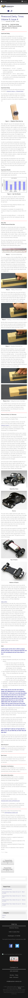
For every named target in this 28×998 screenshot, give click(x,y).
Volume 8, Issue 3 (5, 425)
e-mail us (3, 748)
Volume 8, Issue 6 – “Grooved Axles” (15, 91)
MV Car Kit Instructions (7, 889)
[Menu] (9, 10)
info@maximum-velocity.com (11, 812)
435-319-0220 (14, 971)
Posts (6, 852)
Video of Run (4, 601)
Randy (17, 21)
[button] (11, 10)
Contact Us (14, 967)
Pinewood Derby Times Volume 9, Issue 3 (7, 862)
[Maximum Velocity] (7, 6)
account (4, 1)
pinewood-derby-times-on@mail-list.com (10, 800)
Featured (4, 915)
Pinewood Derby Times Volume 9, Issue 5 (7, 869)
